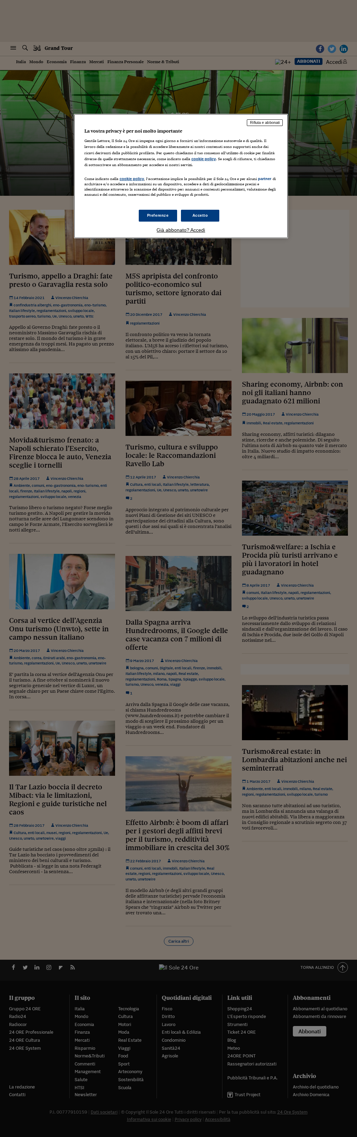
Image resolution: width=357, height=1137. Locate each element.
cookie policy (203, 159)
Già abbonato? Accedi (181, 230)
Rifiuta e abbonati (265, 122)
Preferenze (158, 215)
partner (265, 179)
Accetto (200, 215)
